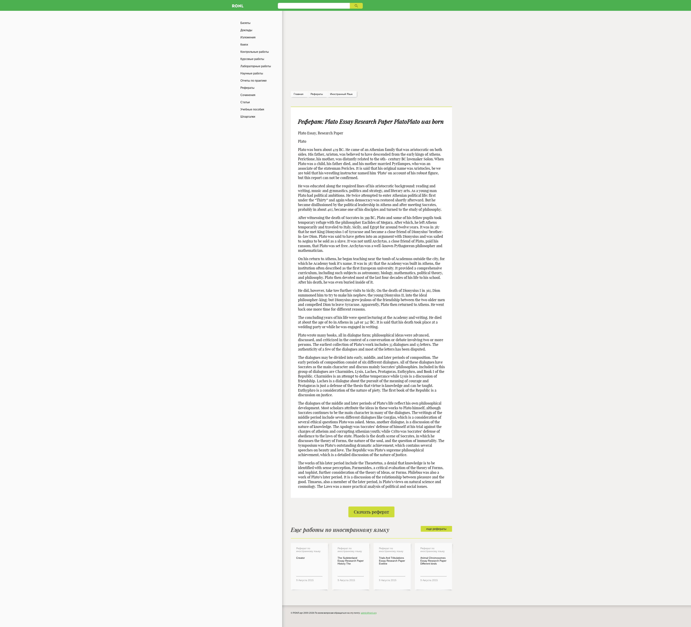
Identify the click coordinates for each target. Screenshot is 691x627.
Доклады (246, 30)
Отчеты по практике (253, 80)
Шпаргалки (247, 116)
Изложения (248, 37)
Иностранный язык (341, 94)
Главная (298, 94)
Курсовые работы (252, 59)
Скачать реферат (371, 512)
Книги (244, 44)
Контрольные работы (254, 51)
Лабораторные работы (255, 66)
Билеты (245, 22)
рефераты (317, 94)
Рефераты (247, 87)
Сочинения (247, 95)
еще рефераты (436, 528)
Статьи (245, 102)
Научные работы (251, 73)
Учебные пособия (252, 109)
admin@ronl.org (369, 613)
